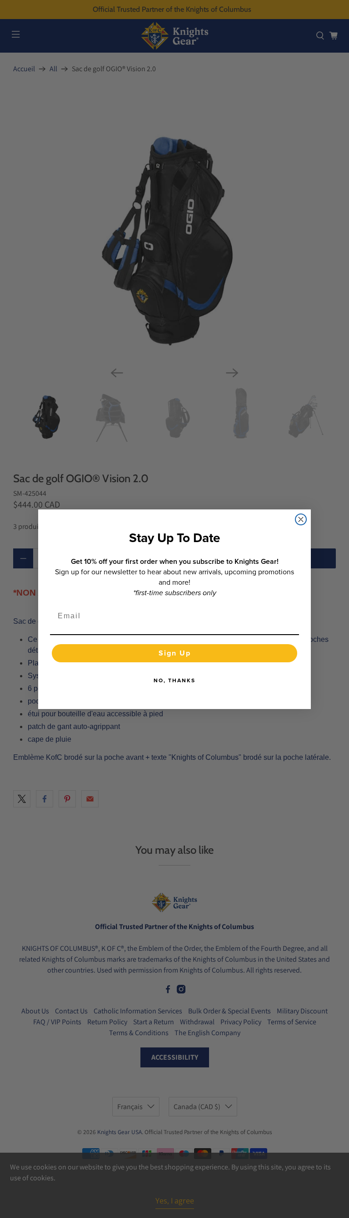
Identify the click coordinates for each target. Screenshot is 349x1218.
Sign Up (175, 653)
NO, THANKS (174, 680)
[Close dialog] (300, 519)
